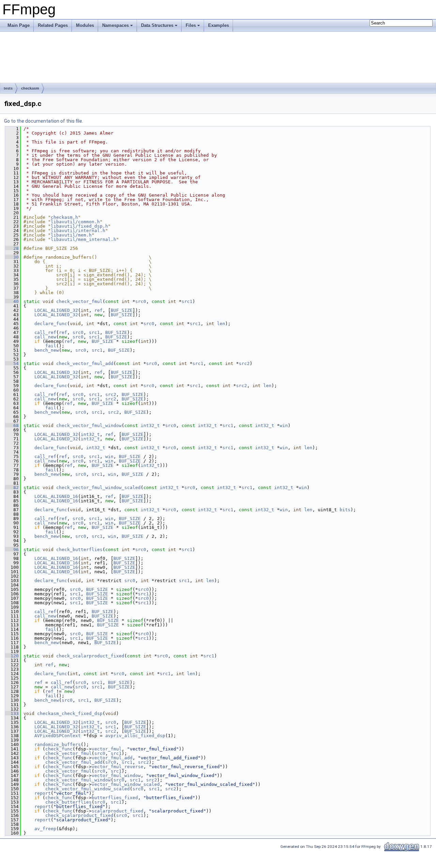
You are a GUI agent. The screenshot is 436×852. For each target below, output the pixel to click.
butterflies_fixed (115, 797)
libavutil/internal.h (78, 230)
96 (12, 549)
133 (12, 713)
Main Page (18, 25)
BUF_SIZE (122, 310)
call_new (45, 336)
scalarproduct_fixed (117, 810)
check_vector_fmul (79, 301)
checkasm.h (64, 217)
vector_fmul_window (116, 775)
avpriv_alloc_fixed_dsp (135, 735)
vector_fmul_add (112, 757)
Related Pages (53, 25)
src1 (187, 301)
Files (191, 25)
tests (8, 88)
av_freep (45, 828)
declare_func (50, 323)
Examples (218, 25)
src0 (140, 301)
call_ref (45, 332)
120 (12, 655)
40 (12, 301)
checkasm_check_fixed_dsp (70, 713)
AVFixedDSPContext (57, 735)
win (284, 425)
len (221, 323)
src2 (244, 363)
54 (12, 363)
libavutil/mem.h (71, 235)
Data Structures (157, 25)
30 (12, 257)
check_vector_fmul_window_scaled (98, 487)
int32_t (150, 425)
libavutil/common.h (75, 221)
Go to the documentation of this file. (43, 121)
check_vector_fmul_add (84, 363)
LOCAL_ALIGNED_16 (56, 496)
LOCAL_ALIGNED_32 (56, 310)
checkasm (30, 88)
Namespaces (115, 25)
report (42, 793)
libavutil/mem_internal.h (83, 239)
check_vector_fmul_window (89, 425)
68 (12, 425)
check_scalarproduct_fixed (90, 655)
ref (98, 310)
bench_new (46, 350)
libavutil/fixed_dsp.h (79, 226)
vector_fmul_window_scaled (126, 784)
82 (12, 487)
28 (12, 248)
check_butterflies (79, 549)
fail (50, 345)
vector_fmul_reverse (117, 766)
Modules (85, 25)
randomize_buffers (57, 744)
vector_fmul (107, 748)
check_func (59, 748)
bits (345, 509)
